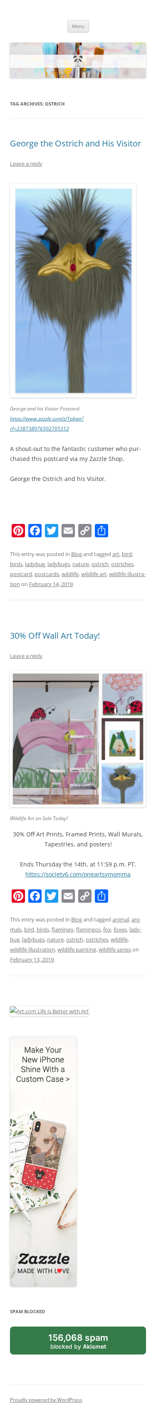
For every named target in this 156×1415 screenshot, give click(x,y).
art (115, 554)
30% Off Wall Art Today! (55, 635)
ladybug (35, 564)
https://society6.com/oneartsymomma (78, 874)
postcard (21, 574)
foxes (120, 929)
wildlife (70, 574)
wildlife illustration (32, 949)
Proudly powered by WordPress (46, 1399)
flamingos (88, 929)
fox (107, 929)
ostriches (122, 564)
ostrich (100, 564)
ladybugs (58, 564)
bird (127, 554)
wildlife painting (76, 949)
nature (80, 564)
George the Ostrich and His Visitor (75, 143)
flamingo (63, 929)
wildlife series (115, 949)
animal (120, 919)
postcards (47, 574)
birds (16, 564)
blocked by (78, 1341)
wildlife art (93, 574)
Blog (76, 554)
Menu (78, 26)
